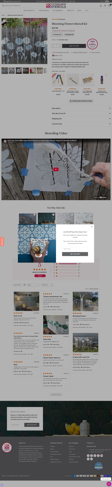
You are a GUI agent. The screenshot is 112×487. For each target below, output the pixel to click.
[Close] (91, 226)
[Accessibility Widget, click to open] (2, 485)
